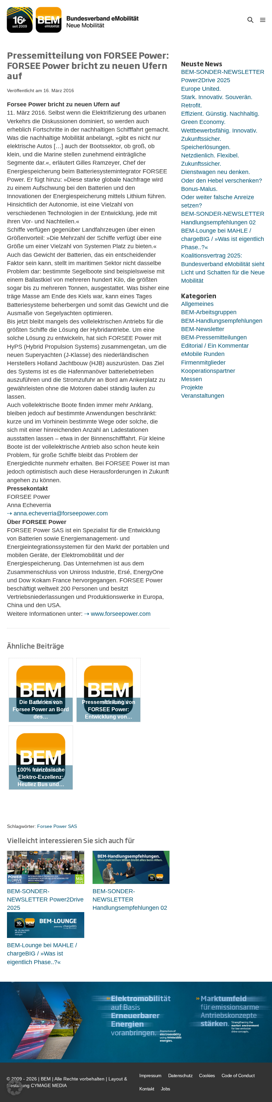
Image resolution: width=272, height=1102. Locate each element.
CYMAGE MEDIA (49, 1085)
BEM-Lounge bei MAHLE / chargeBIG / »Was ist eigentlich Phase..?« (42, 953)
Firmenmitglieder (203, 362)
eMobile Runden (203, 354)
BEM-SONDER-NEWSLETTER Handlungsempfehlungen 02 (130, 899)
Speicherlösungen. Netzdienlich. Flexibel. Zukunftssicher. (210, 155)
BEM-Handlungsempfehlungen (221, 321)
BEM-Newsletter (202, 329)
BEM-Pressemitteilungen (214, 337)
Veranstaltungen (202, 395)
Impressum (150, 1075)
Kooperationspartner (208, 371)
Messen (191, 379)
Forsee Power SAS (57, 826)
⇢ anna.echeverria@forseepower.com (57, 513)
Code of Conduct (238, 1075)
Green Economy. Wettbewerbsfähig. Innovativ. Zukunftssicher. (219, 130)
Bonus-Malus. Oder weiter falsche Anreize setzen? (217, 197)
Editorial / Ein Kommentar (215, 345)
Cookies (207, 1075)
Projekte (192, 387)
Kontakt (146, 1088)
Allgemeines (197, 304)
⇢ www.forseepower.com (117, 613)
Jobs (165, 1088)
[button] (250, 20)
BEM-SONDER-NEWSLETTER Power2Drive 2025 (45, 899)
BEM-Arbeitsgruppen (209, 312)
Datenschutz (180, 1075)
